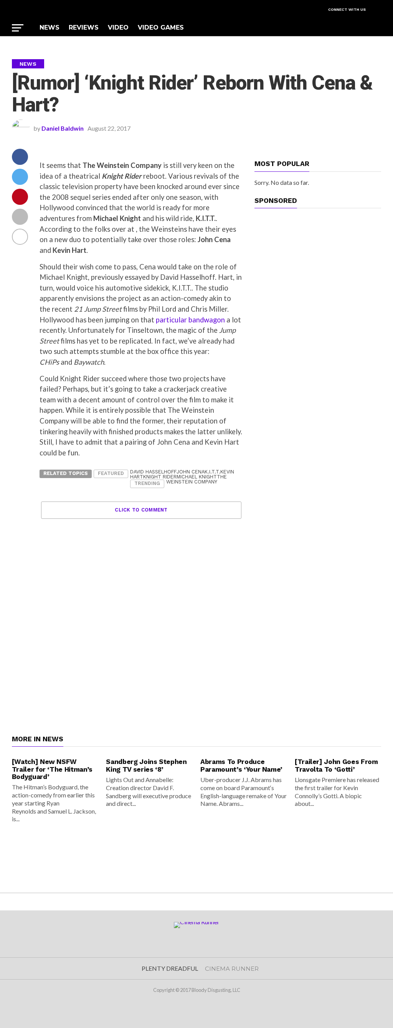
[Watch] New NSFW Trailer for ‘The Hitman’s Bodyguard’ (52, 769)
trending (147, 483)
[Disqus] (141, 615)
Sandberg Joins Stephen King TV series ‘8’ (146, 765)
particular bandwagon (190, 320)
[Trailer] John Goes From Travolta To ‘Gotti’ (336, 765)
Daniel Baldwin (62, 128)
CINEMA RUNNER (232, 968)
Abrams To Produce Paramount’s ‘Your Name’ (241, 765)
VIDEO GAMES (161, 27)
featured (111, 473)
